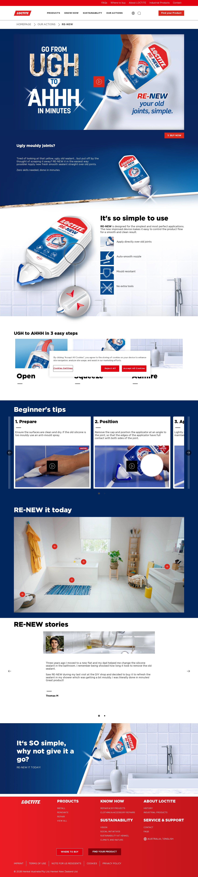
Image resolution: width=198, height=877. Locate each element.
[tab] (99, 493)
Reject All (110, 368)
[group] (99, 457)
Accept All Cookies (134, 368)
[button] (54, 546)
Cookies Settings (63, 368)
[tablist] (99, 493)
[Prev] (9, 453)
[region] (99, 364)
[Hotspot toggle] (54, 546)
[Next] (188, 453)
